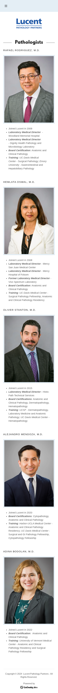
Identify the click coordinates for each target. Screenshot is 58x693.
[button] (6, 6)
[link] (29, 23)
